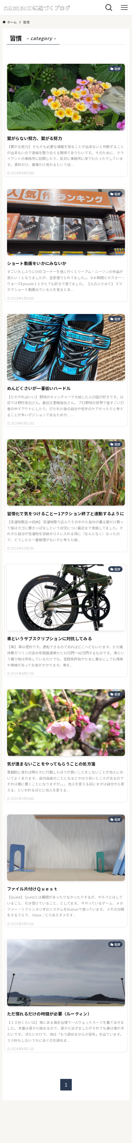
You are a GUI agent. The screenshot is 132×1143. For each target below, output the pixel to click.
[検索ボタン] (109, 7)
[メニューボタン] (124, 7)
